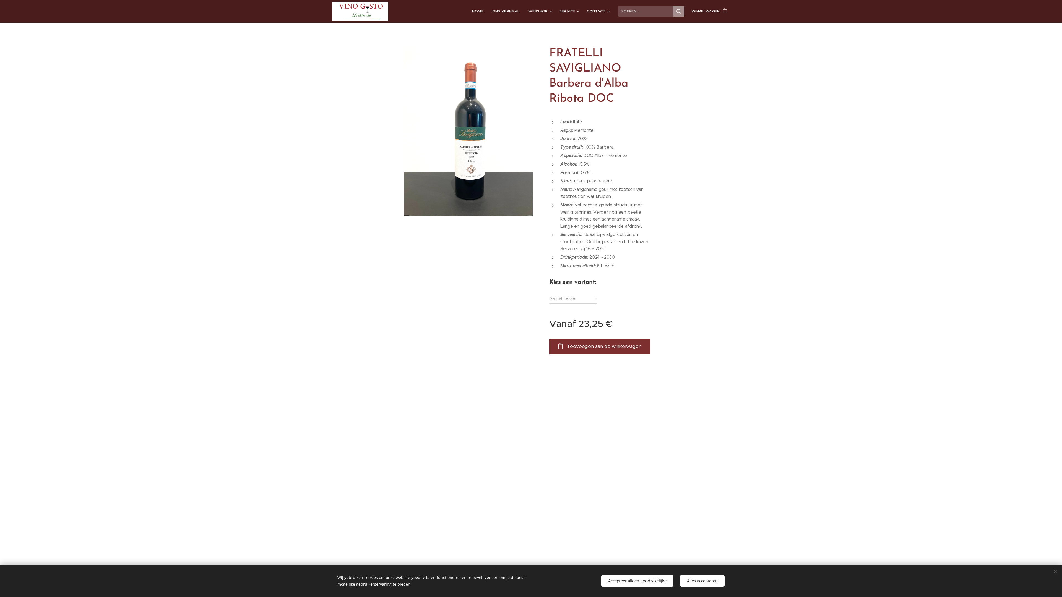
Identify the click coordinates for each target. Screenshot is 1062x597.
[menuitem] (479, 11)
